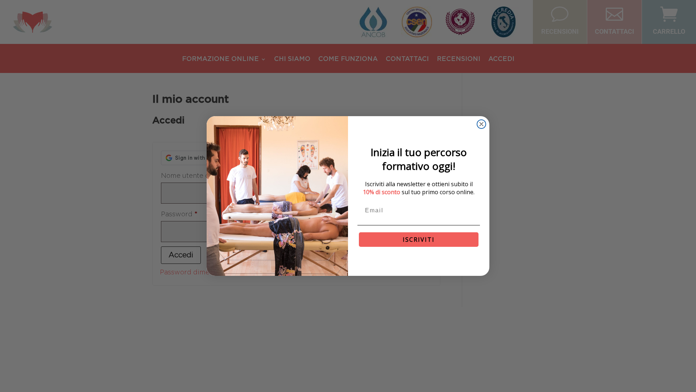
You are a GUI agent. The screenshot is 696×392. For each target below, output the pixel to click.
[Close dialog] (481, 124)
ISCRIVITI (419, 240)
